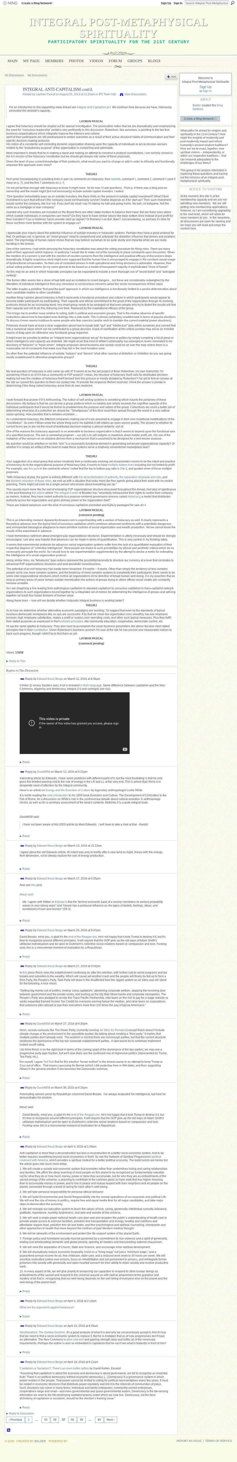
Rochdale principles (70, 621)
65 (99, 1419)
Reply (25, 762)
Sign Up (166, 3)
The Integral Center (66, 492)
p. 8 (61, 182)
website (116, 179)
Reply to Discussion (20, 1413)
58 (72, 1419)
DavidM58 (43, 771)
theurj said (26, 894)
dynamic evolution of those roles (31, 480)
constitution (41, 630)
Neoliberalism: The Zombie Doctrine (42, 1332)
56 (54, 1419)
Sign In (178, 3)
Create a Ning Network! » (200, 118)
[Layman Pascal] (12, 99)
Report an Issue (189, 1441)
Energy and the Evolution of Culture (68, 790)
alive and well (75, 1339)
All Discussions (14, 75)
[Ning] (10, 3)
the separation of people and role (140, 477)
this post (34, 468)
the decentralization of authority (98, 477)
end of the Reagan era (83, 936)
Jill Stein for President (113, 1030)
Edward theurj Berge (50, 678)
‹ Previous (15, 1419)
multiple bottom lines (121, 465)
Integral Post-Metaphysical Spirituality (118, 28)
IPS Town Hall (107, 94)
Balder (197, 105)
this (33, 885)
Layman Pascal (45, 94)
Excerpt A (61, 901)
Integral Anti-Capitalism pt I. (94, 107)
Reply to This (15, 661)
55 (45, 1419)
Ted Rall (49, 1061)
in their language (91, 685)
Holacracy (134, 496)
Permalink (22, 679)
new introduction (57, 795)
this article (38, 492)
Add (173, 76)
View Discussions (135, 94)
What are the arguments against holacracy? (47, 1307)
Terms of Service (218, 1441)
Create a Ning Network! (37, 3)
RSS (9, 1430)
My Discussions (37, 75)
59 (81, 1419)
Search (232, 3)
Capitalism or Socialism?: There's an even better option (54, 1368)
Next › (111, 1419)
